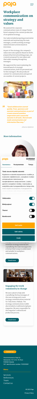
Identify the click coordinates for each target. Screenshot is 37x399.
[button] (32, 4)
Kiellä (18, 238)
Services (7, 375)
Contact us (10, 352)
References (8, 378)
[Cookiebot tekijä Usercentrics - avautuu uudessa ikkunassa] (26, 159)
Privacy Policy (29, 393)
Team (6, 380)
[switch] (32, 204)
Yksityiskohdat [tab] (18, 164)
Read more (12, 260)
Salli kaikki (18, 225)
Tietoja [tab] (30, 164)
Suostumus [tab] (6, 164)
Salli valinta (18, 232)
